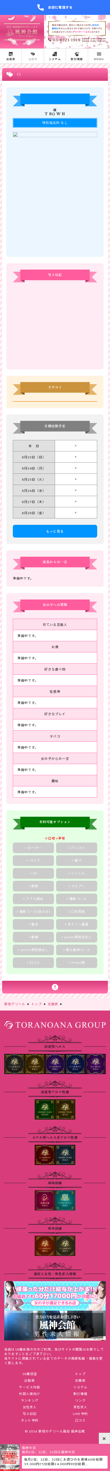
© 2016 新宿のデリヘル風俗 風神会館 (55, 1431)
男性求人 (80, 1407)
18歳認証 (29, 1374)
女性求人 (30, 1407)
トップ (80, 1374)
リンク (80, 1400)
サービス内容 (29, 1387)
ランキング (29, 1400)
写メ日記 (30, 1414)
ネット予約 (29, 1420)
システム (80, 1387)
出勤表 (29, 1380)
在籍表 (80, 1380)
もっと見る (55, 531)
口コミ (80, 1420)
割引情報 (80, 1394)
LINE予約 (80, 1414)
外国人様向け (29, 1394)
